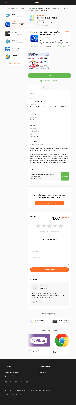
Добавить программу (11, 372)
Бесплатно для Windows (49, 23)
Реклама (42, 376)
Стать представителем (49, 203)
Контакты (42, 372)
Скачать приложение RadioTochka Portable (42, 175)
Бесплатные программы (35, 8)
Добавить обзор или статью (14, 376)
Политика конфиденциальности (39, 390)
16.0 (40, 20)
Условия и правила (21, 390)
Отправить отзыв (49, 270)
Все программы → (15, 63)
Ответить (64, 302)
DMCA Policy (8, 390)
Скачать (49, 76)
